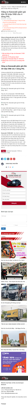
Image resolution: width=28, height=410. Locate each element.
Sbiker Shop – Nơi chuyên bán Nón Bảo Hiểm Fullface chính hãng (14, 281)
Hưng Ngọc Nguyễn (12, 163)
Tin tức (9, 6)
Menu (24, 2)
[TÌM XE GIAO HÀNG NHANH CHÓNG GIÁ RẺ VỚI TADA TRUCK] (14, 313)
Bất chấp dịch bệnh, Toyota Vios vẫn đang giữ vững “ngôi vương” (14, 349)
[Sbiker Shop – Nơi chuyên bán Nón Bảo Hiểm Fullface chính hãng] (14, 271)
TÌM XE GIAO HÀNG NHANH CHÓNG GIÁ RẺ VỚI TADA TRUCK (14, 324)
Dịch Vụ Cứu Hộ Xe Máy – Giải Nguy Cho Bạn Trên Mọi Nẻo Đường (14, 328)
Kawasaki (12, 66)
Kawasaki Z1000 (15, 151)
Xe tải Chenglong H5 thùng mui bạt (10, 303)
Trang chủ (3, 6)
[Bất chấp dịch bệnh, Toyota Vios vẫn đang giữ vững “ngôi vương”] (14, 339)
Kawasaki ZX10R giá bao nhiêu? (10, 57)
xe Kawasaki (7, 37)
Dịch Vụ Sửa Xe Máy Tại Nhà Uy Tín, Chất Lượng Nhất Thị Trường (14, 260)
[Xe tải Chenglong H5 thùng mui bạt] (14, 292)
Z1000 (8, 152)
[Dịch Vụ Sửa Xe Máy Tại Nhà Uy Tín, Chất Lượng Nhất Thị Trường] (14, 249)
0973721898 (10, 391)
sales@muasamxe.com (11, 393)
